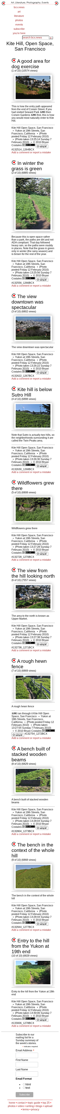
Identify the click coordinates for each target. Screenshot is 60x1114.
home (12, 1102)
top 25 (46, 1102)
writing (30, 1106)
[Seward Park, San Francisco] (42, 112)
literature (19, 16)
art (19, 11)
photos (19, 20)
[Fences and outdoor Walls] (14, 713)
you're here (19, 33)
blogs (39, 1106)
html (28, 1084)
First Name (22, 1060)
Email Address (25, 1050)
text (27, 1087)
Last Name (22, 1069)
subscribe (19, 29)
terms (26, 1109)
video (21, 1106)
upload (48, 1106)
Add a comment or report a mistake (31, 152)
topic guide (34, 1102)
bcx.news (19, 7)
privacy (35, 1109)
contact (21, 1102)
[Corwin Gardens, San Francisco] (33, 115)
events (19, 24)
